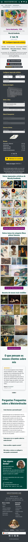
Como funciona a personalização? (13, 410)
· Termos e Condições (6, 508)
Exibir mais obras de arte (14, 348)
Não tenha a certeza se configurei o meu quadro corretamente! (13, 451)
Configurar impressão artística (15, 42)
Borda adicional (6, 79)
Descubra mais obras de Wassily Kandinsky (14, 228)
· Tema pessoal (18, 506)
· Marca (3, 506)
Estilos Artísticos (8, 5)
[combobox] (14, 81)
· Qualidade (17, 509)
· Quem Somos (5, 515)
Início (2, 5)
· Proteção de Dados (6, 509)
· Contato (4, 504)
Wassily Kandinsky (6, 7)
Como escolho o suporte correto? (12, 445)
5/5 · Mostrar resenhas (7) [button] (17, 66)
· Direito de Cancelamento (7, 511)
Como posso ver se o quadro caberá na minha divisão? (14, 439)
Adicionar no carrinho (15, 159)
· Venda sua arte (18, 508)
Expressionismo (16, 5)
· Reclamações (5, 513)
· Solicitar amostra (18, 516)
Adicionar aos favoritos (15, 64)
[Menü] (1, 1)
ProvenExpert (11, 386)
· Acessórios (17, 515)
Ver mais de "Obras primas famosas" (14, 288)
